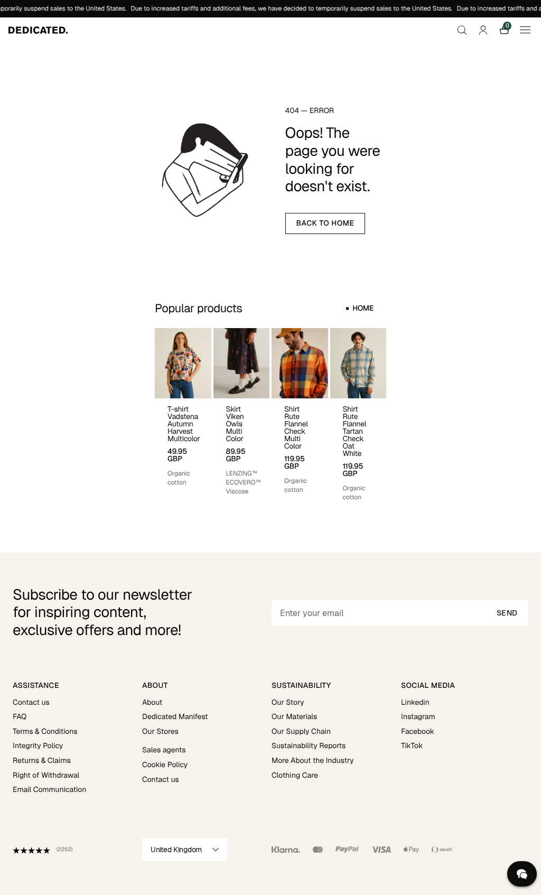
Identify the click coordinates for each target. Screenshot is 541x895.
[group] (183, 415)
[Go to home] (38, 30)
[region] (270, 415)
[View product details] (183, 442)
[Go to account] (482, 30)
